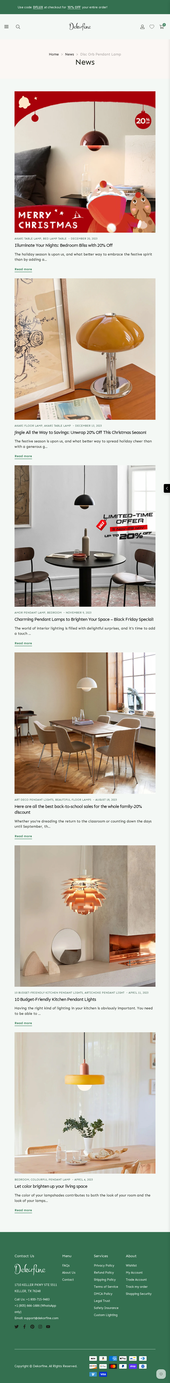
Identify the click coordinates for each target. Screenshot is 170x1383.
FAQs (66, 1265)
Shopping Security (139, 1294)
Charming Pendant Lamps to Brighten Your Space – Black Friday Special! (84, 619)
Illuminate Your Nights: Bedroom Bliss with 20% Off (64, 245)
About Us (68, 1272)
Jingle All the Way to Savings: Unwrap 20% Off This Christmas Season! (80, 432)
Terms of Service (106, 1287)
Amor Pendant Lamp (30, 612)
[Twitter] (17, 1326)
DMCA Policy (103, 1294)
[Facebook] (24, 1326)
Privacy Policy (104, 1265)
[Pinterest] (32, 1326)
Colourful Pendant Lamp (50, 1179)
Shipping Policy (105, 1280)
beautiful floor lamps (73, 799)
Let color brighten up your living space (51, 1186)
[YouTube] (48, 1326)
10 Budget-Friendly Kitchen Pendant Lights (49, 992)
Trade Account (136, 1280)
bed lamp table (55, 238)
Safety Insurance (106, 1308)
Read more (23, 269)
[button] (18, 27)
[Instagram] (40, 1326)
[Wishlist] (152, 26)
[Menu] (6, 26)
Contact (68, 1280)
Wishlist (131, 1265)
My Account (134, 1272)
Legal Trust (102, 1301)
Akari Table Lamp (28, 238)
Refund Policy (104, 1272)
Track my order (137, 1287)
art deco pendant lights (34, 799)
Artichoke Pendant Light (104, 992)
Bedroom (54, 612)
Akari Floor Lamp (28, 425)
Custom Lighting (106, 1315)
